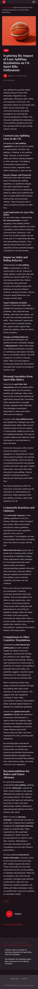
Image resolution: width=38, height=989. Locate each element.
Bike (9, 7)
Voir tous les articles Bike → (14, 925)
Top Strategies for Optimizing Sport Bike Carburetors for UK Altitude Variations (18, 961)
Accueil (4, 7)
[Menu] (34, 2)
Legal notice (15, 978)
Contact (24, 978)
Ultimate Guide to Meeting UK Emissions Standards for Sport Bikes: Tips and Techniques (18, 952)
